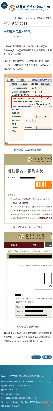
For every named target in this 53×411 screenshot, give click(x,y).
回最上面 (47, 357)
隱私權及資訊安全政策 (10, 406)
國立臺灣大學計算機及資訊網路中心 (29, 8)
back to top (46, 404)
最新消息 (29, 18)
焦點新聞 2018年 (44, 18)
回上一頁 (36, 357)
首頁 (20, 18)
